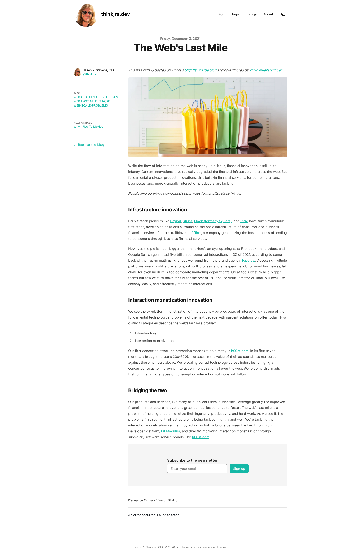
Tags (235, 14)
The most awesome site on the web (204, 547)
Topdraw (248, 260)
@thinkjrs (89, 74)
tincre (104, 101)
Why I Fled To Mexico (88, 126)
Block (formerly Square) (213, 221)
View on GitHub (166, 500)
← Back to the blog (89, 145)
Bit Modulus (170, 431)
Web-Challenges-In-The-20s (96, 97)
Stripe (187, 221)
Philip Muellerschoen (265, 70)
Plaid (244, 221)
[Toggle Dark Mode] (283, 14)
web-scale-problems (91, 105)
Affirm (196, 233)
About (268, 14)
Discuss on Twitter (140, 500)
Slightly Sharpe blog (200, 70)
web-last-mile (85, 101)
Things (251, 14)
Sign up (239, 468)
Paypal (175, 221)
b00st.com (239, 351)
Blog (221, 14)
